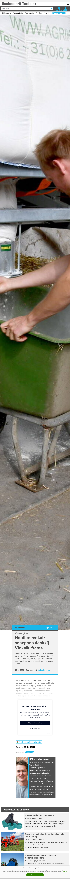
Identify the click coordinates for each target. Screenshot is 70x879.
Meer (46, 13)
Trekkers (39, 13)
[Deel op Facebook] (28, 747)
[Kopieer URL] (34, 747)
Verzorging (29, 752)
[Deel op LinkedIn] (31, 747)
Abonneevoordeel (59, 13)
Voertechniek (29, 13)
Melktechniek (6, 13)
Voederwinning (18, 13)
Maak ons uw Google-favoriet (30, 742)
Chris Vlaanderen (44, 670)
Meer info (65, 871)
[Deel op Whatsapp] (25, 747)
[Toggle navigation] (68, 4)
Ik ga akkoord (35, 874)
